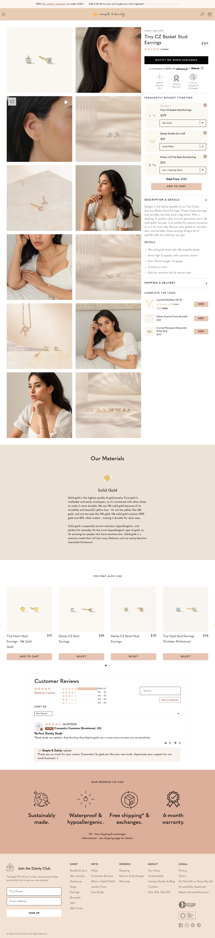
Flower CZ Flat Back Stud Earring (178, 157)
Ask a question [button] (170, 700)
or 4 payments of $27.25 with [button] (170, 69)
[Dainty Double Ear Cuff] (205, 132)
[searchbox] (160, 691)
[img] (53, 724)
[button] (204, 14)
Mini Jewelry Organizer (54, 4)
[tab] (106, 665)
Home (147, 31)
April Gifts (158, 31)
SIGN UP (34, 913)
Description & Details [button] (162, 200)
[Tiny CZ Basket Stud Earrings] (205, 105)
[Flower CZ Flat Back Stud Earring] (205, 156)
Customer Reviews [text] (56, 681)
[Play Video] (66, 102)
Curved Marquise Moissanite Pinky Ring (172, 329)
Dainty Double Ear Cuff (172, 134)
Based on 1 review (44, 692)
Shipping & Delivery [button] (160, 283)
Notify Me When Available (176, 60)
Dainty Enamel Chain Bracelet (172, 316)
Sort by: (41, 707)
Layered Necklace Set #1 (169, 300)
